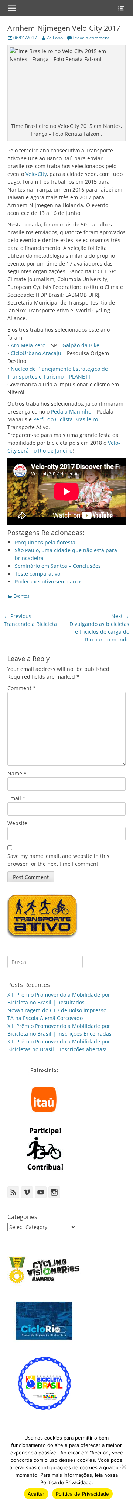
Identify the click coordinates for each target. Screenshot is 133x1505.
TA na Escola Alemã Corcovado (45, 1018)
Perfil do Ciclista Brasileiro (65, 419)
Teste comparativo (37, 573)
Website (17, 823)
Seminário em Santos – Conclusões (58, 565)
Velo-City (36, 173)
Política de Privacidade (82, 1494)
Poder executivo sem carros (49, 581)
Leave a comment (90, 38)
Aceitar (36, 1494)
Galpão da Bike (80, 345)
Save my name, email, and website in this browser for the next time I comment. (58, 859)
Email (16, 798)
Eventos (21, 596)
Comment (21, 688)
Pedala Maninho (71, 411)
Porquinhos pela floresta (45, 542)
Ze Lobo (55, 38)
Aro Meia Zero (28, 345)
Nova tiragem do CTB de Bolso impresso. (57, 1010)
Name (17, 773)
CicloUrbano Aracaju (36, 353)
